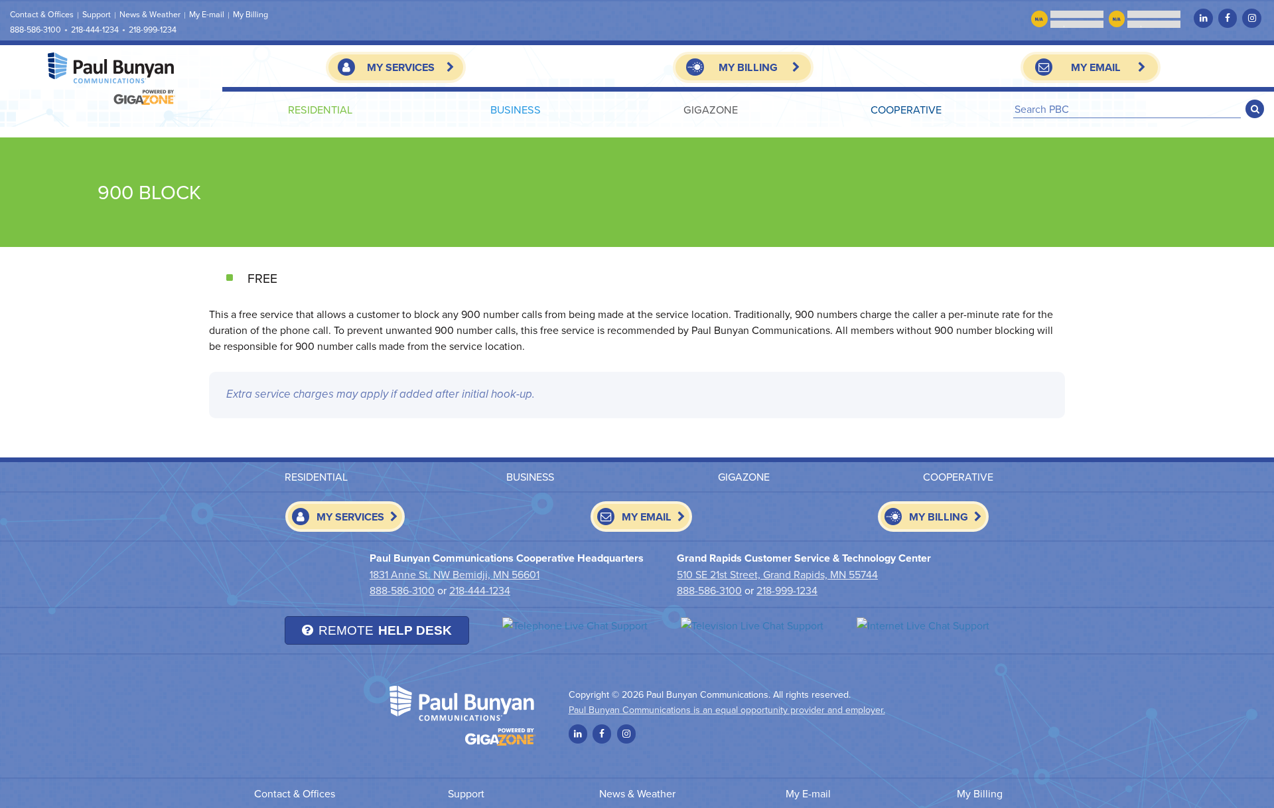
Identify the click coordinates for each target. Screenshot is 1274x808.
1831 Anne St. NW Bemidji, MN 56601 (454, 574)
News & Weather (149, 14)
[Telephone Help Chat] (575, 624)
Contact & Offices (42, 14)
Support (96, 14)
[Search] (1254, 109)
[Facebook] (1227, 18)
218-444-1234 (95, 29)
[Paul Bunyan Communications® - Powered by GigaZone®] (111, 78)
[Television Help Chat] (752, 624)
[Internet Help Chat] (923, 624)
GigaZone (710, 109)
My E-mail (206, 14)
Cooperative (906, 109)
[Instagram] (1251, 18)
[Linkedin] (1203, 18)
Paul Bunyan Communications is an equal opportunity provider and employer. (727, 709)
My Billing (250, 14)
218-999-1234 (153, 29)
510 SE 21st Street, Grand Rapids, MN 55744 (777, 574)
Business (515, 109)
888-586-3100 (35, 29)
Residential (320, 109)
